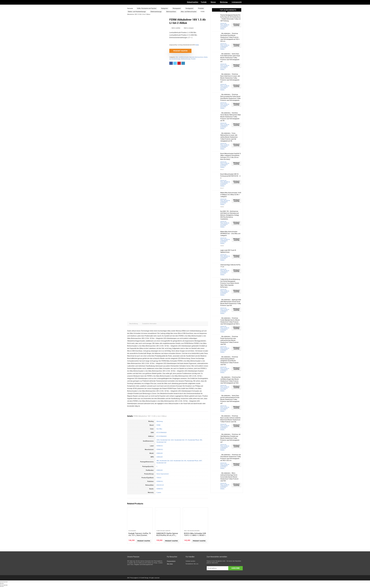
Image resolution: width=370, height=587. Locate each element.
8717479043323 (161, 432)
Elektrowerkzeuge (156, 11)
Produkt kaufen (180, 51)
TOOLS (158, 477)
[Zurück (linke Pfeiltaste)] (1, 583)
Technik (203, 2)
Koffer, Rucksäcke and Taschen (146, 8)
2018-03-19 (160, 485)
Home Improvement (162, 474)
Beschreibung (133, 323)
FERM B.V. (159, 446)
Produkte (201, 8)
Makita (222, 206)
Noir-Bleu (159, 429)
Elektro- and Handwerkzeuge (137, 11)
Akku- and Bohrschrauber (188, 11)
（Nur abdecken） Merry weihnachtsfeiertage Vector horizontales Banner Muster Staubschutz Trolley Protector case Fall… (229, 477)
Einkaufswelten (192, 2)
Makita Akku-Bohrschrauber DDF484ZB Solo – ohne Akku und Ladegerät (230, 233)
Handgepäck (189, 8)
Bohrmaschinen (171, 11)
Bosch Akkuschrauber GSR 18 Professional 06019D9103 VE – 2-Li (230, 176)
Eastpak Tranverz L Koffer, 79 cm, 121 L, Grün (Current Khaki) (139, 535)
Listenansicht (237, 2)
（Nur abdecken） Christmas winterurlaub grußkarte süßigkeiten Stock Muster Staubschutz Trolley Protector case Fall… (229, 360)
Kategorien (164, 8)
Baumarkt (191, 57)
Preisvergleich (171, 561)
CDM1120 (159, 453)
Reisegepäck (177, 8)
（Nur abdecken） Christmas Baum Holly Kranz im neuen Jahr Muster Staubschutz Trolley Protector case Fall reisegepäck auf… (230, 78)
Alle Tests (170, 564)
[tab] (133, 323)
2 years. (158, 492)
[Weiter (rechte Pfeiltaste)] (2, 583)
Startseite (130, 8)
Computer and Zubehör (163, 530)
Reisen (213, 2)
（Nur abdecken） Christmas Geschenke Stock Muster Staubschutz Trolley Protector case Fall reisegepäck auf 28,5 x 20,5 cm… (230, 37)
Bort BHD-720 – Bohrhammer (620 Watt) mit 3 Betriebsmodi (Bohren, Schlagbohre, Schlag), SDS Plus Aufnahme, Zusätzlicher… (229, 215)
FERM (158, 425)
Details (196, 45)
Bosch (222, 169)
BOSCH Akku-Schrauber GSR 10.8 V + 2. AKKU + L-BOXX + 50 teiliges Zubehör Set (195, 535)
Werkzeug (223, 2)
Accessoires (132, 530)
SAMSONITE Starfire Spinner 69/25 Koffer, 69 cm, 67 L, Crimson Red (167, 535)
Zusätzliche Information (149, 323)
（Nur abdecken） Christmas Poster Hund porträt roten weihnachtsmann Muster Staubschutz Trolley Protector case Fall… (229, 340)
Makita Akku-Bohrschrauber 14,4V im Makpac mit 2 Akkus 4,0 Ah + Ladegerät (230, 194)
